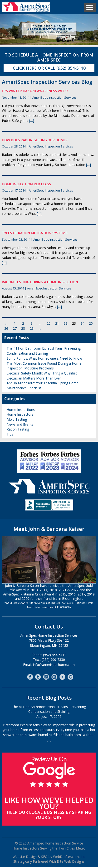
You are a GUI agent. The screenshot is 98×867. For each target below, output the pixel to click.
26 (6, 328)
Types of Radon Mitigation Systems (34, 233)
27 (15, 328)
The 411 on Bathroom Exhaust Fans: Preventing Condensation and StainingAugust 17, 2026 (49, 711)
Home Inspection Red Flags (26, 184)
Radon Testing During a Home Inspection (40, 282)
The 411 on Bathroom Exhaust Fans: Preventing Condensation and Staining (44, 351)
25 (91, 323)
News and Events (20, 424)
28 (23, 328)
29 (32, 328)
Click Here (25, 68)
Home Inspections (21, 409)
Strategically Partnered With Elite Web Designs (48, 861)
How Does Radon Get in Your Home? (34, 140)
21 (57, 323)
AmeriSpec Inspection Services (54, 97)
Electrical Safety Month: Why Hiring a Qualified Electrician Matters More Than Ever (42, 375)
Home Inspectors (20, 414)
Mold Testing (17, 419)
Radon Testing (18, 429)
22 (65, 323)
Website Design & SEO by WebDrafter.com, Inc (49, 856)
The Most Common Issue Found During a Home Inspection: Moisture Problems (44, 366)
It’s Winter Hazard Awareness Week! (35, 91)
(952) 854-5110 (71, 68)
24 (82, 323)
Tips (10, 434)
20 (48, 323)
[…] (31, 120)
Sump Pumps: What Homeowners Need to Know (44, 358)
